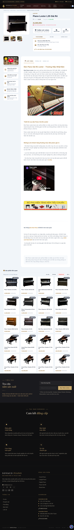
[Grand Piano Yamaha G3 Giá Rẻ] (45, 359)
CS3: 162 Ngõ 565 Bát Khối (47, 506)
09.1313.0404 (43, 518)
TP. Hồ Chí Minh (39, 36)
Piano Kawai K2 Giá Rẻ (10, 309)
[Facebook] (3, 487)
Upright (36, 6)
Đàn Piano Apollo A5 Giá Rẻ (45, 329)
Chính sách (64, 36)
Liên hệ (5, 509)
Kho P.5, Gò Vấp (44, 516)
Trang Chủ (22, 6)
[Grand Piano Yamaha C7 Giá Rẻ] (45, 340)
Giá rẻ (68, 274)
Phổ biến (54, 274)
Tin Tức (49, 6)
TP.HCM (22, 1)
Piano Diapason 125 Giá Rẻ (45, 309)
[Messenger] (7, 487)
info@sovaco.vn (8, 484)
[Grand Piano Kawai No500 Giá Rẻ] (28, 340)
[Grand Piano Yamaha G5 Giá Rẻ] (28, 359)
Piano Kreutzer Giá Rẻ (26, 329)
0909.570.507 (43, 508)
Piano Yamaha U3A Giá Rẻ (27, 289)
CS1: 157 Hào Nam (45, 501)
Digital (43, 6)
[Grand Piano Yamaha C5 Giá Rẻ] (62, 340)
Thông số (38, 61)
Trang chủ (6, 10)
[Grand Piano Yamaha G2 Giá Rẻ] (62, 359)
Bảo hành (5, 507)
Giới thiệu (30, 61)
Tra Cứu (65, 388)
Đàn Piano (13, 10)
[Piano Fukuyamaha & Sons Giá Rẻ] (28, 302)
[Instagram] (14, 487)
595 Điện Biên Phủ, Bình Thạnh (48, 513)
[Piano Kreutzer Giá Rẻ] (28, 321)
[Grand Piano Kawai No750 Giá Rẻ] (11, 340)
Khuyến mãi (6, 502)
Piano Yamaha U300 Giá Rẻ (62, 329)
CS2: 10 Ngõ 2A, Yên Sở (46, 503)
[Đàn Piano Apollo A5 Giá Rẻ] (45, 321)
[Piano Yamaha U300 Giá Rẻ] (62, 321)
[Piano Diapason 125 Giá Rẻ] (45, 302)
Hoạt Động (55, 6)
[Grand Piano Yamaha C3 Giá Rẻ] (11, 359)
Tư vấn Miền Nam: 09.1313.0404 (44, 49)
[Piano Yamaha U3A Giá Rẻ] (28, 282)
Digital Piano (42, 482)
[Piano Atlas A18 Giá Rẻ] (62, 302)
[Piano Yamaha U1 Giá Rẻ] (11, 282)
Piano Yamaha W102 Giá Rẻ (11, 329)
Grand (29, 6)
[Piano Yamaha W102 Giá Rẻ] (11, 321)
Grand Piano (42, 477)
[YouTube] (10, 487)
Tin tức (5, 499)
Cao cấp (47, 274)
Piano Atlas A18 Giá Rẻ (61, 309)
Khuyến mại (61, 274)
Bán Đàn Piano (34, 227)
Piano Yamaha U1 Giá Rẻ (10, 289)
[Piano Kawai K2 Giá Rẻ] (11, 302)
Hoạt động (5, 504)
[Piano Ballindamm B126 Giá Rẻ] (45, 282)
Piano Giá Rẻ (42, 484)
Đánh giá (46, 61)
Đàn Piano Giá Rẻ (21, 10)
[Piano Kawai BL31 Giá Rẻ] (62, 282)
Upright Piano (42, 479)
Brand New (42, 487)
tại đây (50, 160)
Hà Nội (17, 1)
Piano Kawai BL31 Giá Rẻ (62, 289)
